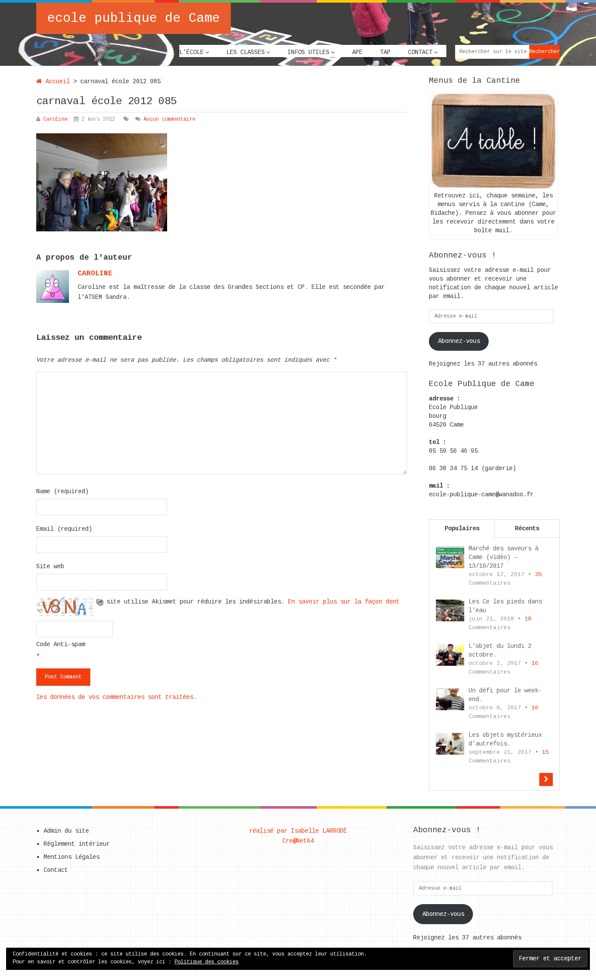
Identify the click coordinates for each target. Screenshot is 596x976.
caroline (95, 274)
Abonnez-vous (459, 341)
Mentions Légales (71, 857)
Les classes (245, 52)
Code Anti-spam (60, 644)
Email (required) (64, 528)
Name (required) (62, 491)
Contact (420, 52)
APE (357, 52)
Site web (50, 566)
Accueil (56, 81)
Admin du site (66, 830)
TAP (385, 52)
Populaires (462, 528)
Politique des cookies (207, 962)
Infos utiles (308, 52)
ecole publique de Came (133, 18)
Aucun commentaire (169, 119)
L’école (191, 52)
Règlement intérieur (77, 843)
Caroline (55, 119)
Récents (527, 528)
